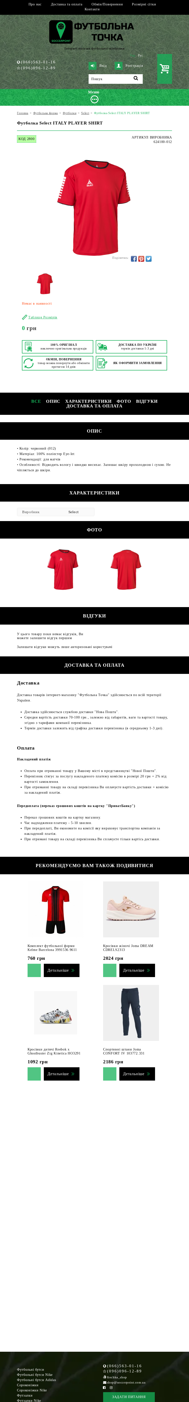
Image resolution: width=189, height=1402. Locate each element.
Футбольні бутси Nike (35, 1375)
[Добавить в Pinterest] (141, 259)
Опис (53, 401)
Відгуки (147, 401)
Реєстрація (134, 66)
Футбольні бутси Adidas (36, 1380)
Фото (124, 401)
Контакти (92, 9)
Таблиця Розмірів (42, 317)
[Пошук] (136, 79)
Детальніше (58, 970)
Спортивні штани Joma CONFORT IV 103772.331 (124, 1051)
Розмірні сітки (144, 4)
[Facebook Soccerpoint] (104, 1387)
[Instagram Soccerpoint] (111, 1387)
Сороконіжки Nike (32, 1390)
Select (73, 512)
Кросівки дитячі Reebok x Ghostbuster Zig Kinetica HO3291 (54, 1051)
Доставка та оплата (66, 4)
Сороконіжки (28, 1385)
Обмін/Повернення (107, 4)
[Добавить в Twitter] (149, 259)
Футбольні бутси (30, 1369)
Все (36, 401)
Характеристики (88, 401)
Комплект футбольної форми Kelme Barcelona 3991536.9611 (52, 948)
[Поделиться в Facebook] (134, 259)
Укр (132, 55)
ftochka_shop (117, 1377)
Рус (140, 55)
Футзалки (25, 1395)
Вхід (103, 66)
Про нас (35, 4)
